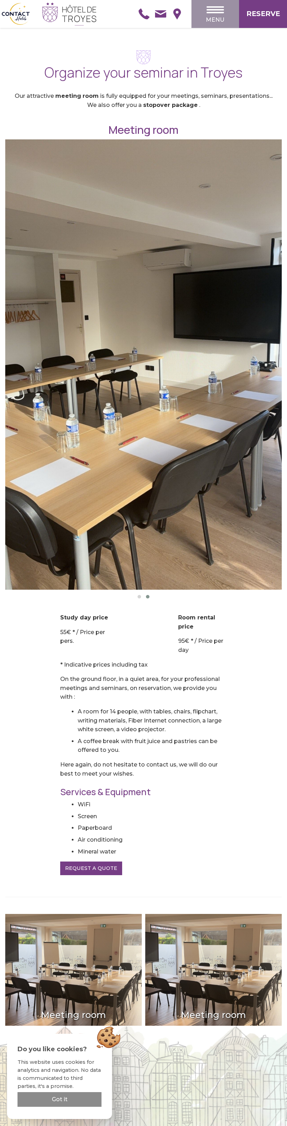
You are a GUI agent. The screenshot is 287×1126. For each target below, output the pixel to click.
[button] (139, 596)
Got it (60, 1099)
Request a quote (91, 868)
